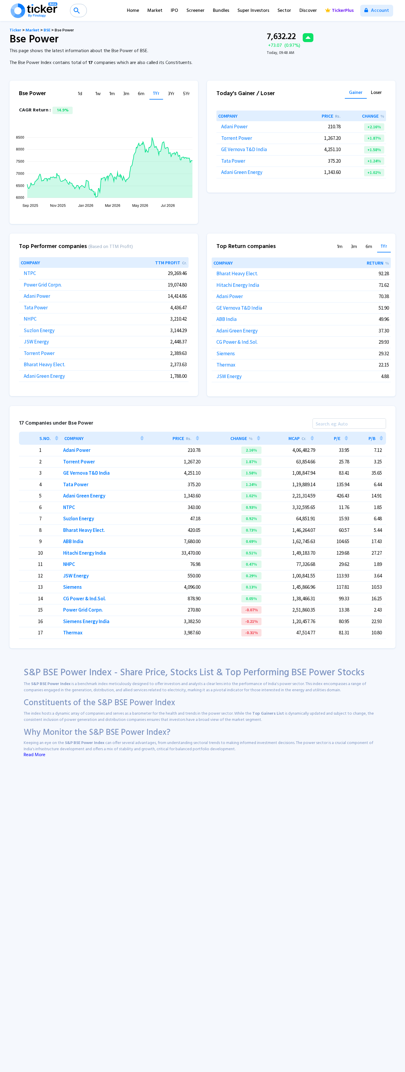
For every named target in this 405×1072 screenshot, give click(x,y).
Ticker (15, 30)
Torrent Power (236, 138)
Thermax (225, 364)
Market (154, 11)
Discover (308, 11)
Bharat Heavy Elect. (44, 364)
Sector (284, 11)
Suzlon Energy (39, 330)
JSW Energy (36, 341)
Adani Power (234, 126)
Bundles (221, 11)
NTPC (30, 273)
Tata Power (233, 161)
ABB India (226, 319)
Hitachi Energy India (237, 285)
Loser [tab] (376, 93)
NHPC (30, 319)
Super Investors (253, 11)
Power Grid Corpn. (43, 284)
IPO (174, 11)
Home (133, 11)
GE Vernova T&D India (244, 149)
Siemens (225, 353)
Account (379, 11)
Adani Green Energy (241, 172)
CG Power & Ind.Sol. (237, 342)
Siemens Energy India (86, 621)
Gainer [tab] (356, 93)
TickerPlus (343, 11)
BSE (47, 30)
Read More (34, 755)
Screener (195, 11)
